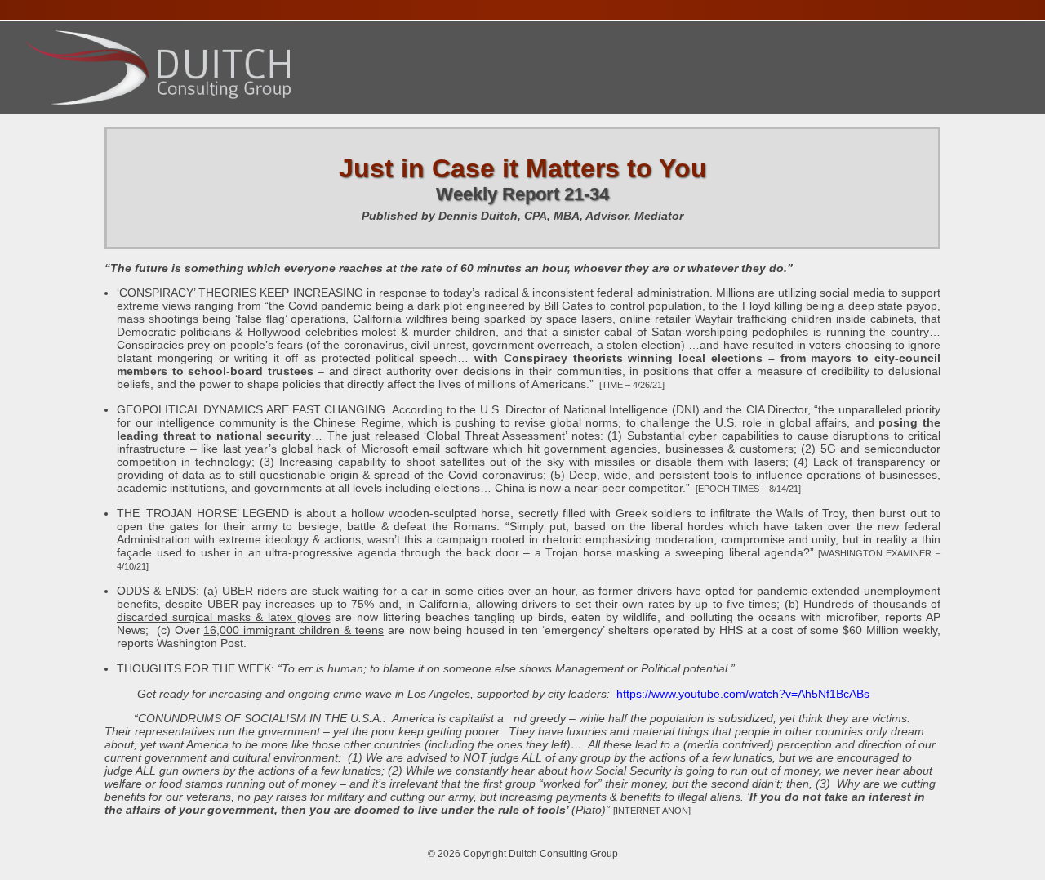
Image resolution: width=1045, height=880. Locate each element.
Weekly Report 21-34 (522, 194)
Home (49, 120)
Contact (748, 120)
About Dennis (137, 120)
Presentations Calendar (386, 120)
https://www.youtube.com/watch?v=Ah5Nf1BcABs (742, 693)
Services (239, 120)
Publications (547, 120)
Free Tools (655, 120)
